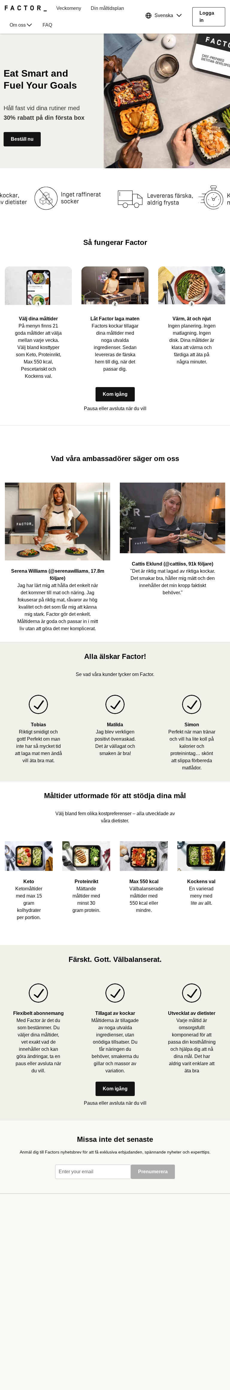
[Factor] (26, 8)
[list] (115, 884)
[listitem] (38, 318)
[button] (165, 16)
